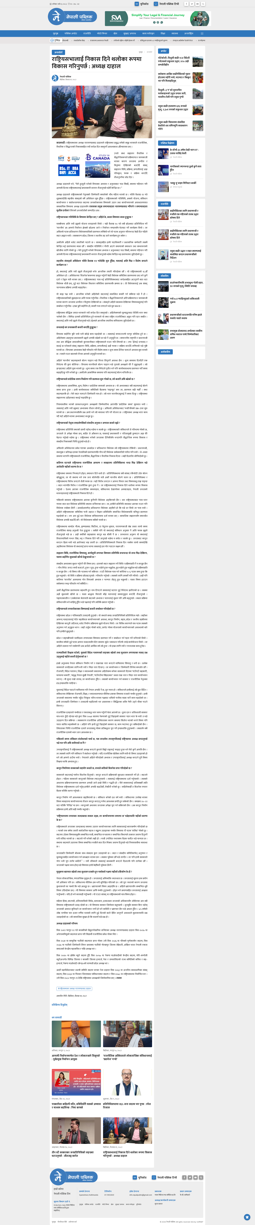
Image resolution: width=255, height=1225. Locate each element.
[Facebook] (186, 3)
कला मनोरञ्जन (148, 34)
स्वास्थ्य (175, 34)
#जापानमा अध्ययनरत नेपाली (83, 40)
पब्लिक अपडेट (71, 34)
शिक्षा (163, 34)
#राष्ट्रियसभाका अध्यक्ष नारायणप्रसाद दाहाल (74, 988)
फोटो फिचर (102, 34)
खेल (115, 34)
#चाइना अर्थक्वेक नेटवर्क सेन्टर (167, 40)
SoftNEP (200, 1221)
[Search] (203, 3)
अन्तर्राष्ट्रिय (188, 34)
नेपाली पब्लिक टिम (62, 1194)
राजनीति (87, 34)
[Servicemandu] (157, 27)
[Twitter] (192, 3)
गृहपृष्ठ (55, 34)
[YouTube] (197, 3)
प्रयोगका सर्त (73, 1221)
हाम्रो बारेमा (58, 1189)
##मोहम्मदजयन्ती (188, 40)
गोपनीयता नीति (62, 1221)
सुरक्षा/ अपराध (130, 34)
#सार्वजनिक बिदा (63, 40)
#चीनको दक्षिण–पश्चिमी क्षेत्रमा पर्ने (108, 40)
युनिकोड (138, 1204)
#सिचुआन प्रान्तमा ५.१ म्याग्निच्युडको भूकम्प (138, 40)
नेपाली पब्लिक (65, 76)
